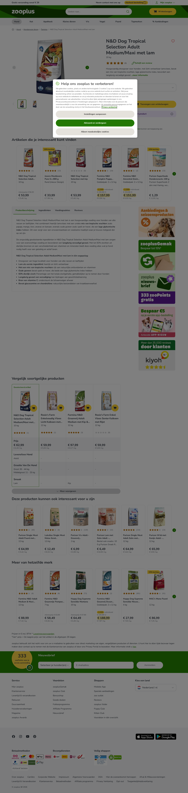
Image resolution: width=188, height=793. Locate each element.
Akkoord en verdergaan (95, 123)
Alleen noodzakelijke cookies (95, 131)
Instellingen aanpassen (95, 114)
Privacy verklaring (109, 107)
